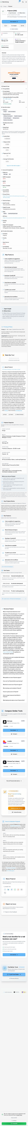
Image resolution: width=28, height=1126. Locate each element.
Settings (14, 1120)
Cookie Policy (19, 1115)
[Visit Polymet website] (14, 74)
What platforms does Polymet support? (12, 677)
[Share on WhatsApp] (14, 889)
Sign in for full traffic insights (13, 165)
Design (5, 6)
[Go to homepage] (1, 6)
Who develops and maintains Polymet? (12, 688)
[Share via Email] (21, 889)
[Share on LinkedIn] (8, 889)
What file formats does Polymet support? (12, 684)
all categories (18, 410)
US (3, 239)
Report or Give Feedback (11, 912)
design (6, 410)
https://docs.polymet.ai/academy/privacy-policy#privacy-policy (14, 196)
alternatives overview (15, 825)
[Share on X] (5, 889)
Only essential (14, 1117)
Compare (11, 414)
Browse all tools (15, 978)
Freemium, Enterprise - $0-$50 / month (11, 448)
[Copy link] (5, 892)
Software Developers (20, 414)
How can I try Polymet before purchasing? (13, 681)
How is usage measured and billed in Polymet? (11, 696)
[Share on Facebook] (11, 889)
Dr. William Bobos (21, 12)
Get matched (13, 954)
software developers (10, 867)
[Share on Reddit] (18, 889)
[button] (14, 358)
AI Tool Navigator (10, 870)
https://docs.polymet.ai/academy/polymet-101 (13, 217)
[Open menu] (26, 2)
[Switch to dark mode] (23, 2)
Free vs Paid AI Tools (8, 652)
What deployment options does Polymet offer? (14, 700)
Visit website (13, 21)
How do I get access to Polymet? (10, 691)
